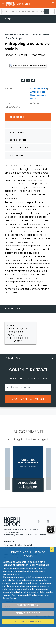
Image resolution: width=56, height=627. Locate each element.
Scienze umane (38, 88)
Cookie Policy (9, 598)
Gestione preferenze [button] (28, 605)
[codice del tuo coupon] (28, 387)
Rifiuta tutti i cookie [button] (28, 613)
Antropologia (37, 91)
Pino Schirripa (14, 38)
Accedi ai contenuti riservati (28, 399)
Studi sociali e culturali (38, 96)
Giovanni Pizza (40, 34)
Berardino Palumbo (16, 34)
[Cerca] (46, 11)
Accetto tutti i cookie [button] (28, 621)
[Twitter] (33, 80)
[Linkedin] (28, 80)
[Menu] (3, 4)
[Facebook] (23, 80)
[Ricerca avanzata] (52, 11)
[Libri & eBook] (23, 3)
